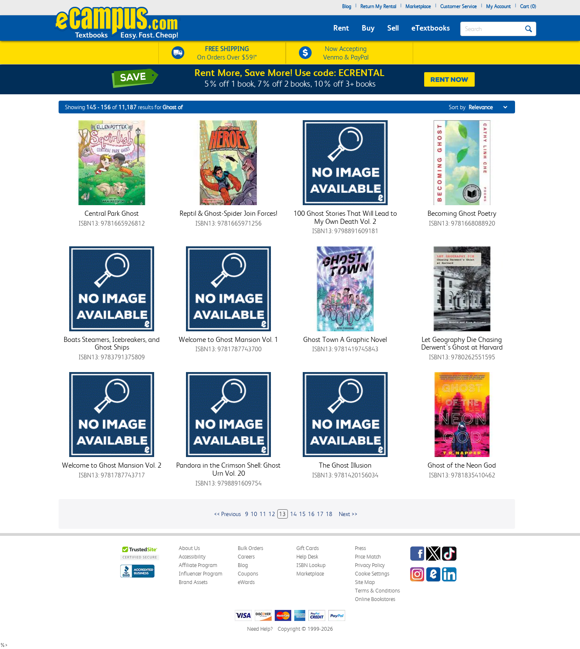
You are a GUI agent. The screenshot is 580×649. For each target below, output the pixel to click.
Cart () (528, 6)
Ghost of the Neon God (462, 465)
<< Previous (227, 514)
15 (302, 514)
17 (320, 514)
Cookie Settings (372, 573)
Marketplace (418, 6)
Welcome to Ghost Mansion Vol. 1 (228, 339)
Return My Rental (378, 6)
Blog (346, 6)
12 (271, 514)
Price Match (368, 556)
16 (311, 514)
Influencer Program (200, 573)
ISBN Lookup (311, 565)
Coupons (248, 573)
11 (262, 514)
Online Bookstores (375, 599)
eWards (246, 582)
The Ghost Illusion (345, 465)
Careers (246, 556)
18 (329, 514)
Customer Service (458, 6)
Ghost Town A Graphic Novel (345, 339)
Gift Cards (307, 548)
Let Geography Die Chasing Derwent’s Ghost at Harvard (462, 343)
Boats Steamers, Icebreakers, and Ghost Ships (112, 343)
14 (293, 514)
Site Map (365, 582)
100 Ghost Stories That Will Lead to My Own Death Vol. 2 (345, 217)
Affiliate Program (198, 565)
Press (360, 548)
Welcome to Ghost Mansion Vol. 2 (111, 465)
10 (254, 514)
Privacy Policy (370, 565)
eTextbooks (430, 27)
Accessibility (192, 556)
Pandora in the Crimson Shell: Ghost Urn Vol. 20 (228, 469)
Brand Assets (193, 582)
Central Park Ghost (111, 213)
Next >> (348, 514)
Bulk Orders (250, 548)
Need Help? (260, 629)
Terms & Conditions (377, 590)
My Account (498, 6)
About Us (189, 548)
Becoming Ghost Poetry (462, 213)
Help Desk (307, 556)
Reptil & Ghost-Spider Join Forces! (228, 213)
